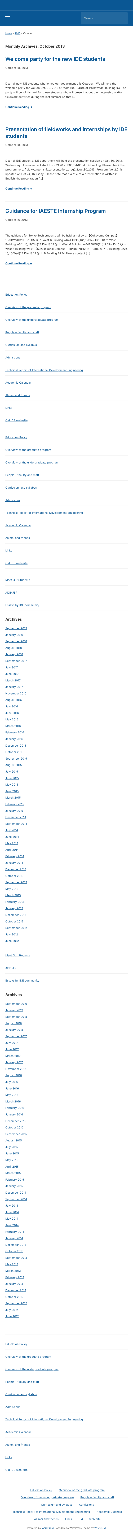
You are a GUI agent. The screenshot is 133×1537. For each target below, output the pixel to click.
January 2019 (14, 635)
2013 (17, 33)
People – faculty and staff (22, 332)
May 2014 (11, 843)
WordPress (48, 1527)
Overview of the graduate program (28, 307)
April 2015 (12, 791)
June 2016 (12, 713)
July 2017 (11, 667)
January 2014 (14, 862)
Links (8, 407)
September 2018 (16, 641)
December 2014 (15, 817)
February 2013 (14, 902)
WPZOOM (100, 1527)
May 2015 (11, 784)
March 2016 (13, 726)
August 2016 (13, 700)
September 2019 (16, 628)
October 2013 (14, 876)
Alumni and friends (17, 395)
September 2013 (16, 882)
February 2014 (14, 856)
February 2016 (14, 732)
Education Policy (16, 294)
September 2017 (16, 661)
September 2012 (16, 928)
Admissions (12, 357)
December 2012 (15, 915)
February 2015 (14, 804)
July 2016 (11, 706)
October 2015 (14, 752)
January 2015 (14, 810)
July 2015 (11, 771)
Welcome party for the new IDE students (55, 59)
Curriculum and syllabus (21, 345)
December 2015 (15, 745)
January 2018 (14, 654)
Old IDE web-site (16, 420)
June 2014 (12, 836)
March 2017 (13, 680)
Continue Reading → (18, 107)
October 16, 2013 (16, 219)
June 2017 (12, 674)
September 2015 (16, 758)
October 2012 (14, 921)
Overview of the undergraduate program (32, 319)
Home (8, 33)
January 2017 (14, 687)
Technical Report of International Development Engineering (44, 370)
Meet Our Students (17, 580)
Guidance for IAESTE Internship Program (55, 211)
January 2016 (14, 739)
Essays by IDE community (22, 605)
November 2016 (15, 693)
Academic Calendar (18, 382)
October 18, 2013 (16, 67)
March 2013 (13, 895)
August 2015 (13, 765)
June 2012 (12, 941)
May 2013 (11, 889)
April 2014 (12, 849)
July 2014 (11, 830)
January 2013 (14, 908)
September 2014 (16, 823)
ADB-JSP (11, 592)
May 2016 (11, 719)
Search (122, 18)
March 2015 (13, 797)
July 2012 (11, 934)
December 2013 (15, 869)
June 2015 (12, 778)
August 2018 (13, 648)
